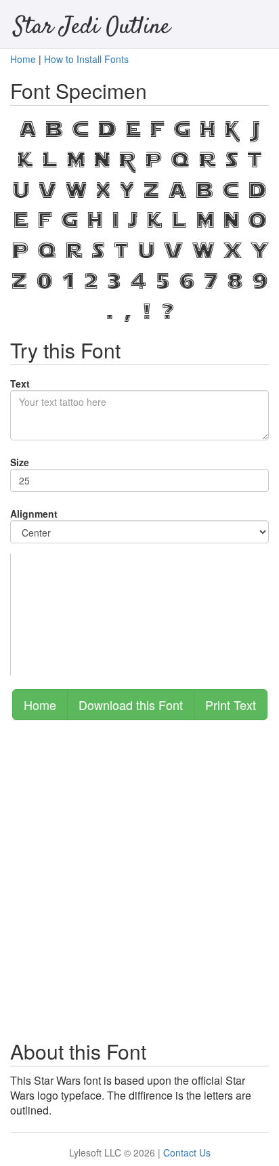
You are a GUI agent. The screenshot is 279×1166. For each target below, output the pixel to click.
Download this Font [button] (131, 704)
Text (20, 383)
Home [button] (40, 704)
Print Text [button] (230, 704)
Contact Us (187, 1152)
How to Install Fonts (86, 59)
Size (19, 462)
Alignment (34, 513)
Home (23, 59)
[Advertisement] (139, 873)
